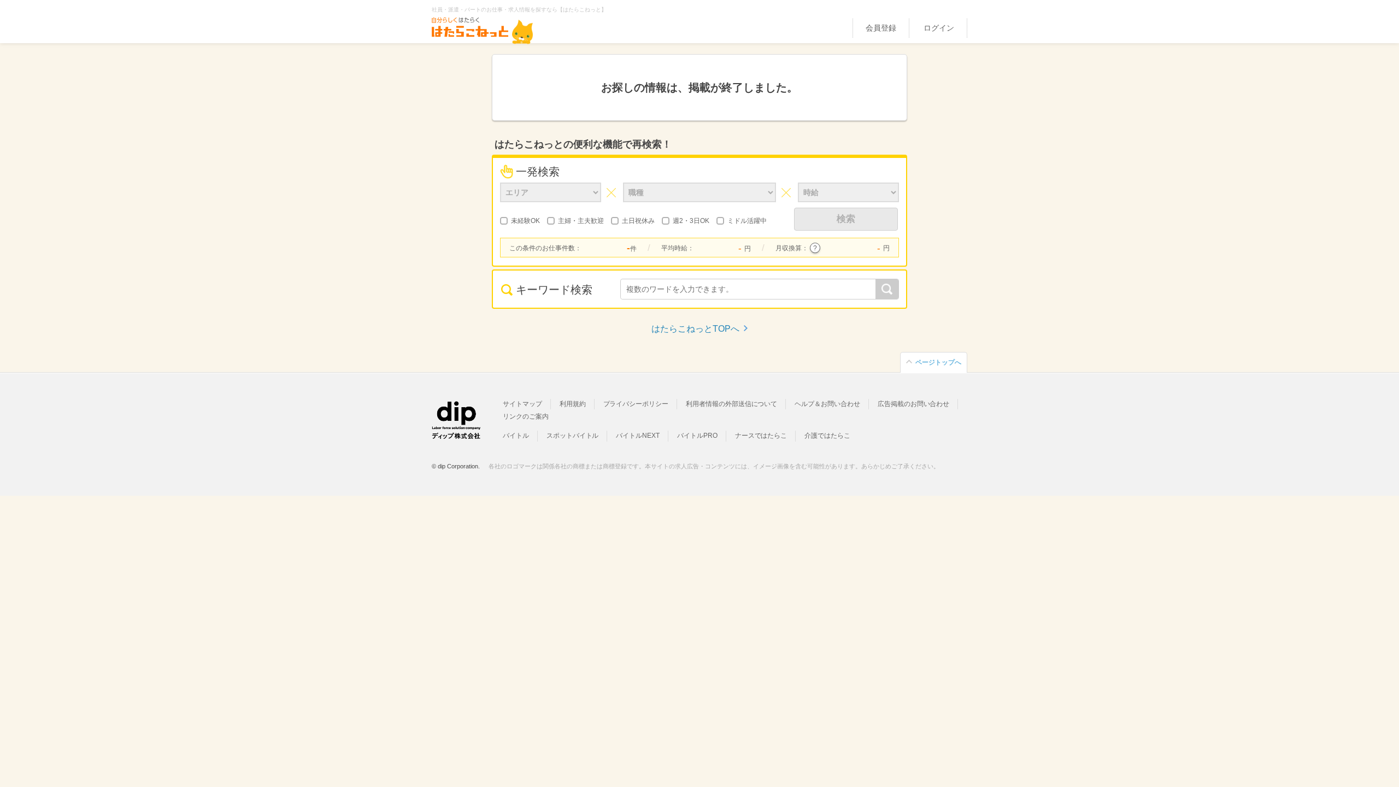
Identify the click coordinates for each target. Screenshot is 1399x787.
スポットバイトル (572, 435)
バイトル (516, 435)
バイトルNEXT (638, 435)
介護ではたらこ (827, 435)
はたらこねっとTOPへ (695, 328)
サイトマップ (522, 404)
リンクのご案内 (526, 416)
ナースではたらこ (761, 435)
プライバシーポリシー (636, 404)
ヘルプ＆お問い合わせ (827, 404)
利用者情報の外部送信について (731, 404)
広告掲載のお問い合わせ (913, 404)
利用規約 (573, 404)
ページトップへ (938, 362)
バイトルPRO (697, 435)
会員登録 (881, 28)
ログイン (939, 28)
